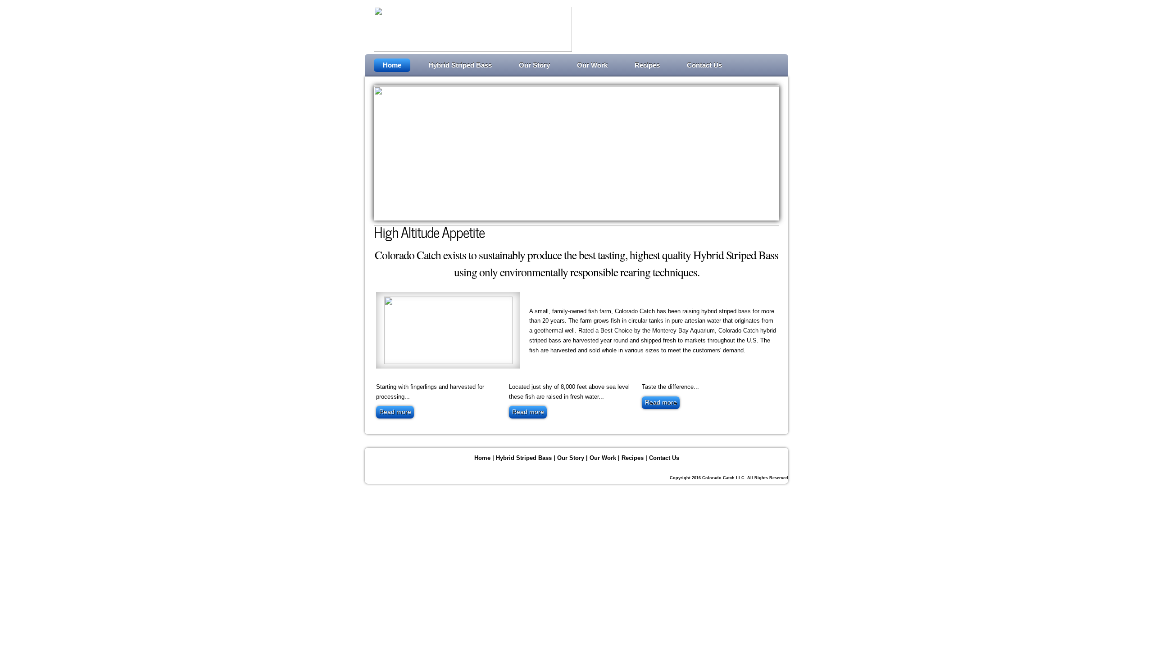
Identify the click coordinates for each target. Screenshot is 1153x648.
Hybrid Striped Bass (460, 65)
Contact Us (704, 65)
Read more (395, 411)
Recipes (647, 65)
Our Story (534, 65)
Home (392, 65)
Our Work (592, 65)
